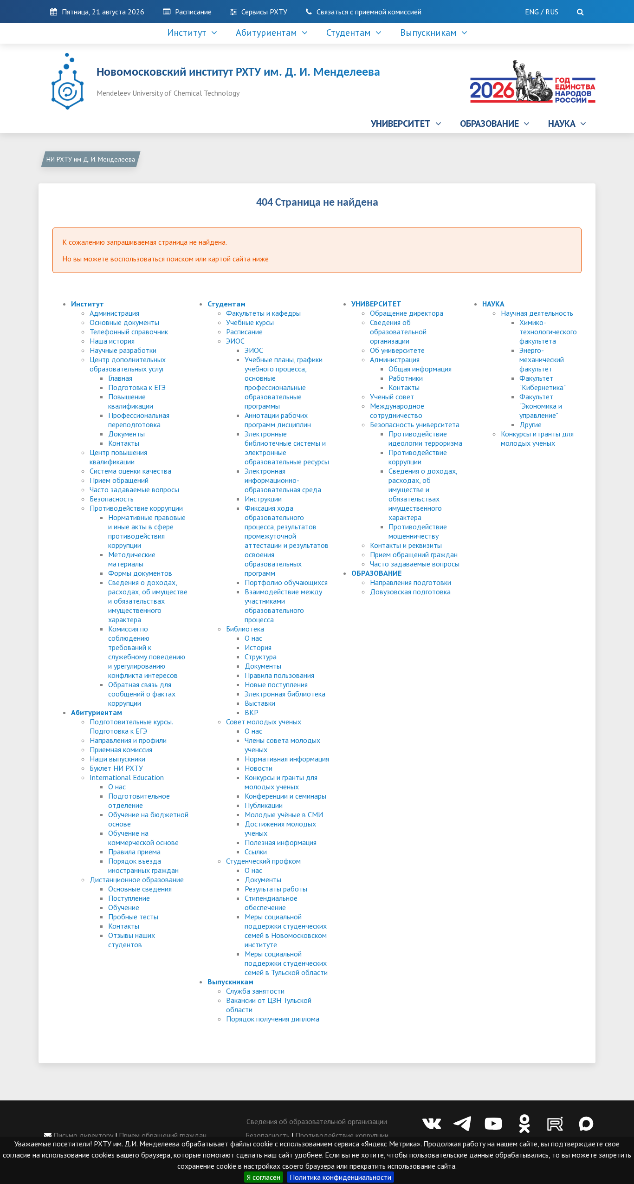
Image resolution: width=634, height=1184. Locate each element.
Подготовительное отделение (139, 800)
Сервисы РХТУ (264, 11)
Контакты (123, 443)
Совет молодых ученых (263, 721)
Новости (258, 768)
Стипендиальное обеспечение (271, 902)
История (258, 647)
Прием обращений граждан (414, 554)
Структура (261, 656)
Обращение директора (406, 313)
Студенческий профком (263, 860)
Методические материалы (131, 559)
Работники (405, 378)
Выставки (260, 703)
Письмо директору (82, 1135)
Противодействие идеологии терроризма (425, 438)
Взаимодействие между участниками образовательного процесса (283, 605)
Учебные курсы (250, 322)
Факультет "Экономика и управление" (540, 406)
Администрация (114, 313)
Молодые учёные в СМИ (284, 814)
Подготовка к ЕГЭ (137, 387)
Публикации (264, 805)
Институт (189, 32)
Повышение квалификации (130, 401)
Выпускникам (430, 32)
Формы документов (140, 573)
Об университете (397, 350)
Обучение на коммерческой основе (143, 837)
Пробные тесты (133, 916)
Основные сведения (140, 888)
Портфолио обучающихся (286, 582)
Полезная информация (281, 842)
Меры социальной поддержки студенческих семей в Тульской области (286, 963)
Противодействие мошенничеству (417, 531)
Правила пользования (279, 675)
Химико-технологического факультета (548, 331)
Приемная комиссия (121, 749)
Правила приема (134, 851)
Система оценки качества (130, 470)
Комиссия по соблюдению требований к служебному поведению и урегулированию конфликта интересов (146, 652)
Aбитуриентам (269, 32)
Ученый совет (392, 396)
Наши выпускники (117, 758)
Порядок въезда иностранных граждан (143, 865)
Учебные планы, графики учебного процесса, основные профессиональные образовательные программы (284, 382)
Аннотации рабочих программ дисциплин (278, 419)
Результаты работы (276, 888)
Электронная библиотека (285, 693)
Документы (126, 433)
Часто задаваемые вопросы (134, 489)
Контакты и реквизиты (406, 545)
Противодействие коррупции (136, 508)
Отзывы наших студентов (131, 939)
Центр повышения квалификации (118, 457)
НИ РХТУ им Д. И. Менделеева (90, 159)
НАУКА (564, 123)
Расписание (193, 11)
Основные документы (124, 322)
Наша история (112, 340)
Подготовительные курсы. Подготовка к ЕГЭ (131, 726)
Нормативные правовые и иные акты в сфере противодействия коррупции (147, 531)
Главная (120, 378)
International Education (127, 777)
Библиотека (245, 628)
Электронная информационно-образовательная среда (283, 480)
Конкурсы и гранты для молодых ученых (281, 782)
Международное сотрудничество (397, 410)
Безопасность (112, 498)
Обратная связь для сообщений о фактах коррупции (141, 694)
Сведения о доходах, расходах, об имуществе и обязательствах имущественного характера (148, 601)
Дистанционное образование (137, 879)
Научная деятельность (537, 313)
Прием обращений (119, 480)
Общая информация (420, 368)
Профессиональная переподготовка (138, 419)
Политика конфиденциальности (340, 1177)
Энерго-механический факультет (541, 359)
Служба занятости (255, 990)
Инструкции (263, 498)
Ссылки (256, 851)
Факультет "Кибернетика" (542, 382)
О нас (117, 786)
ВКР (252, 712)
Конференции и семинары (285, 795)
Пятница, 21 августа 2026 (103, 11)
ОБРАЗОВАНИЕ (492, 123)
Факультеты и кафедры (263, 313)
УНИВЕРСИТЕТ (403, 123)
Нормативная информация (287, 758)
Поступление (129, 898)
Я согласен (263, 1177)
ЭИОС (235, 340)
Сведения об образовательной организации (398, 331)
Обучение (123, 907)
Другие (530, 424)
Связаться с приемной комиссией (369, 11)
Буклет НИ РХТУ (116, 768)
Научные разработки (123, 350)
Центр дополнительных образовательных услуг (128, 364)
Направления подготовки (410, 582)
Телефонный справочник (129, 331)
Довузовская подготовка (410, 591)
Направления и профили (128, 740)
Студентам (350, 32)
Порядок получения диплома (272, 1018)
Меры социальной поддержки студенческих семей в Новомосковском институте (286, 930)
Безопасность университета (414, 424)
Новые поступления (276, 684)
